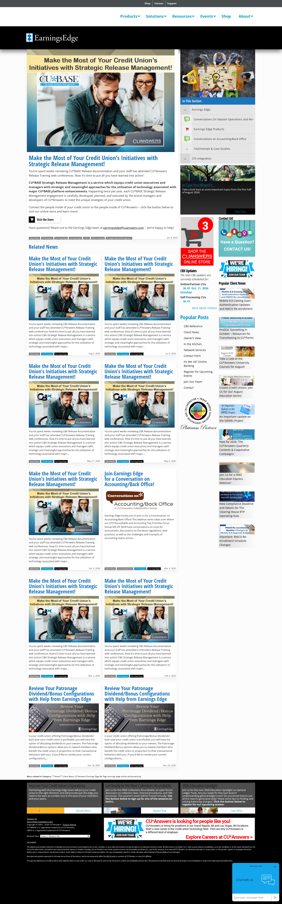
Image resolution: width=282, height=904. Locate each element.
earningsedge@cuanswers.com (123, 228)
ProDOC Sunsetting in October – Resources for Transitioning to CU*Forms (236, 334)
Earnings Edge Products (209, 129)
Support (171, 3)
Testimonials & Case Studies (212, 148)
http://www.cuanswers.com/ (40, 821)
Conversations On (125, 569)
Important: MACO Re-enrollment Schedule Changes (233, 541)
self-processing (98, 238)
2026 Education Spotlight (199, 786)
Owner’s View (192, 338)
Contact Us (32, 818)
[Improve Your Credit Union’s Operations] (45, 810)
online (86, 238)
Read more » (64, 299)
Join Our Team (193, 381)
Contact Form (192, 356)
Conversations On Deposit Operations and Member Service (224, 119)
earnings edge (75, 238)
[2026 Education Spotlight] (199, 810)
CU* (52, 17)
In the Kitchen (193, 344)
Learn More (241, 211)
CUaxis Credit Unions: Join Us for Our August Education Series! (236, 391)
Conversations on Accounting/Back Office (220, 139)
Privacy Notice (69, 824)
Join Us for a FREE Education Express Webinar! (231, 479)
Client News (34, 238)
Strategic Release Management (119, 238)
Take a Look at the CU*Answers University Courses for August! (234, 363)
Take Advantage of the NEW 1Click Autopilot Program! (212, 187)
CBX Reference (193, 326)
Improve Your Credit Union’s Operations (57, 786)
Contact (158, 3)
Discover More (83, 811)
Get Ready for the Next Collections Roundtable (138, 786)
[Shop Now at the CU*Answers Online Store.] (197, 265)
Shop (147, 3)
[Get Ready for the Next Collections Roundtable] (122, 810)
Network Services (195, 350)
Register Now (159, 811)
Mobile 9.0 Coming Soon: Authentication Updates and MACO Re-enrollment (235, 305)
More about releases (204, 308)
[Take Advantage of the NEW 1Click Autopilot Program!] (217, 173)
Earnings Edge (61, 238)
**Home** (57, 776)
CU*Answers (47, 238)
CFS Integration (201, 158)
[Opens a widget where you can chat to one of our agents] (256, 882)
